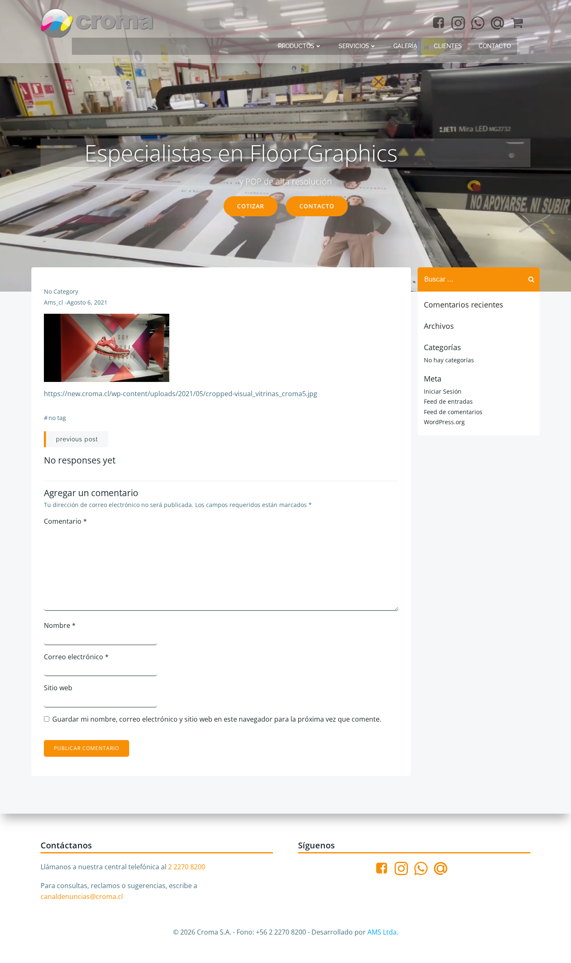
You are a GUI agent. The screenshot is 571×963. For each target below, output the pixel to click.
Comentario (65, 521)
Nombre (60, 625)
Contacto (495, 46)
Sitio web (58, 687)
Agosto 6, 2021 (87, 302)
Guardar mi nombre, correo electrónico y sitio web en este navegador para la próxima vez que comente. (216, 719)
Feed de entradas (448, 401)
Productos (296, 46)
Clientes (448, 46)
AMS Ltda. (382, 932)
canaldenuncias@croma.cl (82, 896)
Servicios (354, 46)
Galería (405, 46)
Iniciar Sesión (442, 391)
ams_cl (53, 302)
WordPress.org (444, 422)
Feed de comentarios (453, 412)
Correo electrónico (76, 656)
